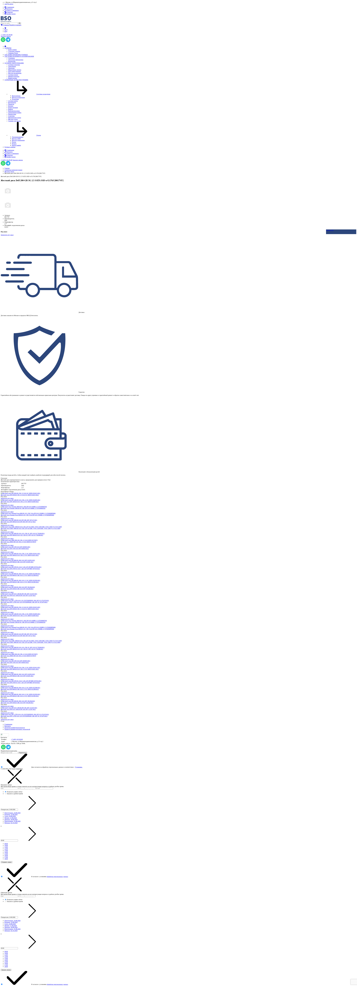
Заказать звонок (6, 36)
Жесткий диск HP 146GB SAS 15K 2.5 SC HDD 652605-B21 (20, 501)
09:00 (6, 844)
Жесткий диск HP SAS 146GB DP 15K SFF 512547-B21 (18, 595)
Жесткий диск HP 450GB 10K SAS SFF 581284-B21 (17, 589)
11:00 (6, 847)
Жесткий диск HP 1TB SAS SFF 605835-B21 (15, 548)
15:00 (6, 854)
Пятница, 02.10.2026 (10, 823)
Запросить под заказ (7, 498)
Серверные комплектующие (13, 170)
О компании (8, 724)
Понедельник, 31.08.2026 (12, 821)
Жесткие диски (9, 171)
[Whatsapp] (3, 41)
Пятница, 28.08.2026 (10, 819)
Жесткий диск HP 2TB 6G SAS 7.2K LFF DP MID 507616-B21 (20, 568)
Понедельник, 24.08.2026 (12, 813)
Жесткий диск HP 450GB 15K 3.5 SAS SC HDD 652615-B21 (20, 495)
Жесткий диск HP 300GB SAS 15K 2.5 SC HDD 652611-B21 (20, 555)
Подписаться (22, 752)
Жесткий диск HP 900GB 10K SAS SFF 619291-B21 (17, 562)
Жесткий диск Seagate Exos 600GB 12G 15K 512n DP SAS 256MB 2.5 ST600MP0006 (27, 515)
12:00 (6, 849)
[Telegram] (8, 41)
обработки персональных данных (57, 876)
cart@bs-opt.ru (8, 4)
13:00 (6, 850)
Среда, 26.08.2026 (10, 816)
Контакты (7, 726)
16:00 (6, 855)
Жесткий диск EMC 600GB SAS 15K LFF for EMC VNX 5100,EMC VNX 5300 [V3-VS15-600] (30, 528)
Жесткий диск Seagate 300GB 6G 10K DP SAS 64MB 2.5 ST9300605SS (23, 508)
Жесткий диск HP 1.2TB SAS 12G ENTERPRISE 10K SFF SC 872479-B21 (24, 602)
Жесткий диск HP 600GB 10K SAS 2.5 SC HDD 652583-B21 (20, 582)
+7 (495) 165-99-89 (6, 35)
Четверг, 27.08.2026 (10, 818)
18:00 (6, 859)
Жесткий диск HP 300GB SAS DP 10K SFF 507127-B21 (18, 522)
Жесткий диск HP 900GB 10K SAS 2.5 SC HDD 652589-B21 (20, 575)
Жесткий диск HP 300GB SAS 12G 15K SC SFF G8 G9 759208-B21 (22, 535)
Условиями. (78, 767)
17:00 (6, 857)
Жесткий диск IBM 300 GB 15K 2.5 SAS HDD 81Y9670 (18, 542)
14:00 (6, 852)
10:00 (6, 845)
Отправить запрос (6, 862)
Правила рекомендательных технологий (17, 729)
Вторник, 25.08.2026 (10, 814)
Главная (6, 168)
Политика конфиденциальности (14, 727)
